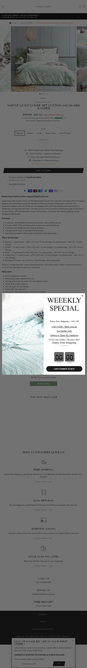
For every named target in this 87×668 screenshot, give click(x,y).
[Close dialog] (82, 296)
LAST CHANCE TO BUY (64, 369)
